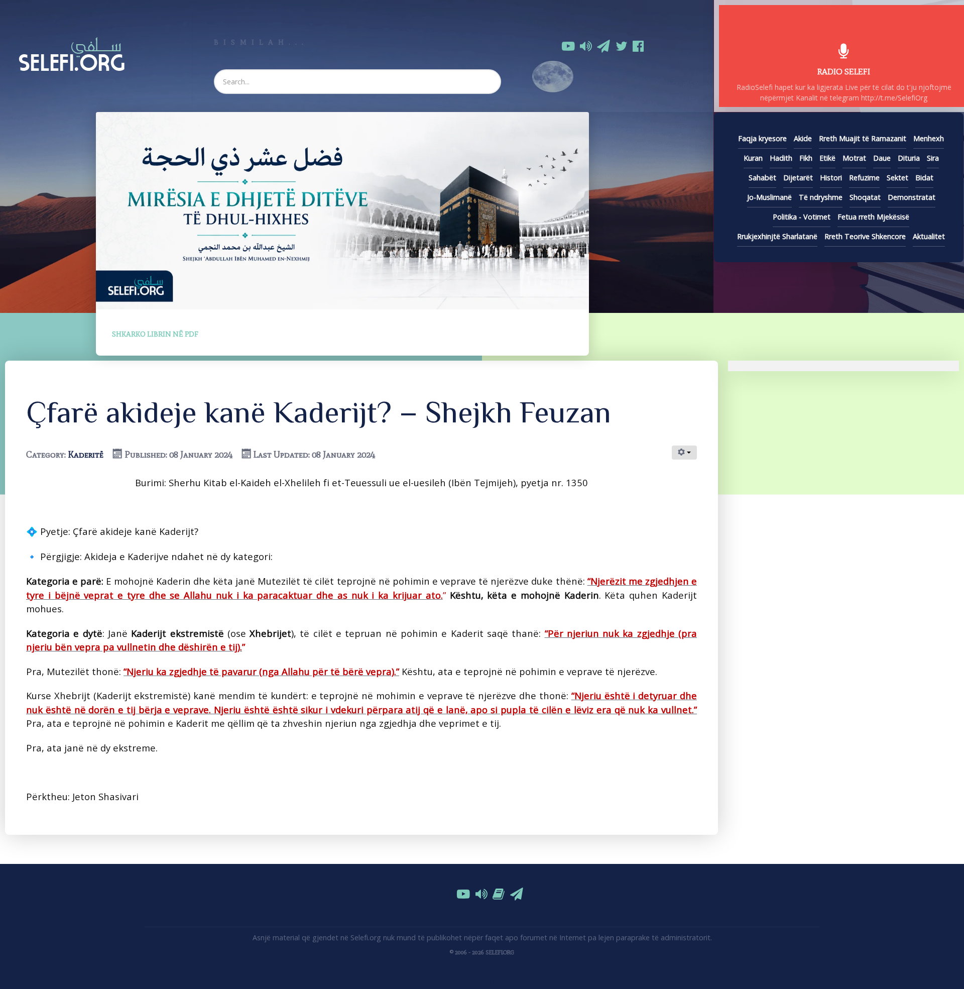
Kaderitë (85, 454)
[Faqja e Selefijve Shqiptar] (71, 52)
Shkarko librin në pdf (155, 334)
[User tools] (684, 453)
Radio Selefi (843, 71)
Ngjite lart (487, 983)
